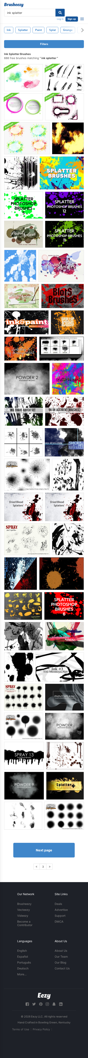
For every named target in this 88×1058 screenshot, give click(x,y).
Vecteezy (23, 909)
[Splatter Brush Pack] (68, 475)
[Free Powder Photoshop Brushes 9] (24, 786)
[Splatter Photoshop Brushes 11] (64, 234)
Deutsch (22, 968)
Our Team (61, 956)
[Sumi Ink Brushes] (23, 816)
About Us (61, 950)
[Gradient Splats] (23, 636)
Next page (44, 850)
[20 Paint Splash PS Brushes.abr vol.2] (21, 296)
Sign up (72, 19)
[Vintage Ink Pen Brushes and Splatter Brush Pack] (64, 77)
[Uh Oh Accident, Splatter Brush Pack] (64, 411)
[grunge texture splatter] (20, 173)
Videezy (22, 915)
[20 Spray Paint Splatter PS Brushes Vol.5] (64, 816)
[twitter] (34, 1004)
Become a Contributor (24, 923)
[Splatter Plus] (65, 786)
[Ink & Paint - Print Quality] (26, 322)
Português (24, 962)
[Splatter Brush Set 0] (61, 349)
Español (22, 956)
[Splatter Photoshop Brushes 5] (23, 205)
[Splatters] (20, 349)
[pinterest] (40, 1004)
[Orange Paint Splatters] (61, 573)
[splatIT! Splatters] (23, 606)
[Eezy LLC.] (44, 996)
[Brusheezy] (14, 5)
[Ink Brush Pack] (23, 411)
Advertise (61, 909)
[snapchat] (54, 1004)
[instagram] (47, 1004)
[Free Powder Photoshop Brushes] (64, 726)
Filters (44, 44)
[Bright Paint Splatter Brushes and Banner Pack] (23, 77)
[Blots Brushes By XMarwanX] (62, 296)
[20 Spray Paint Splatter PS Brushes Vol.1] (27, 475)
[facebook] (27, 1004)
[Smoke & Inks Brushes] (64, 442)
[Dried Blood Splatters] (23, 507)
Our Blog (60, 962)
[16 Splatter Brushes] (61, 173)
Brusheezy (24, 904)
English (22, 950)
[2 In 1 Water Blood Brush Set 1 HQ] (20, 573)
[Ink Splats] (18, 667)
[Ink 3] (59, 667)
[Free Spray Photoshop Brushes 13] (24, 756)
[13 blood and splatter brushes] (65, 756)
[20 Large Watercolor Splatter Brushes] (68, 138)
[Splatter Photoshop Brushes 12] (64, 205)
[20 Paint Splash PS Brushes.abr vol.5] (23, 234)
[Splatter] (67, 322)
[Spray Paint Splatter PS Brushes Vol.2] (23, 726)
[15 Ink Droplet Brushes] (20, 266)
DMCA (59, 921)
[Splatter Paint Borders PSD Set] (23, 106)
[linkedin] (60, 1004)
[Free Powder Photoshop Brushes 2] (27, 379)
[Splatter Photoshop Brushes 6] (64, 606)
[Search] (60, 12)
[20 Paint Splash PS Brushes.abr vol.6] (61, 266)
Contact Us (62, 968)
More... (22, 974)
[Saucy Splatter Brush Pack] (23, 442)
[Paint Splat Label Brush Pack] (27, 138)
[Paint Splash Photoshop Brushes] (64, 697)
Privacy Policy (41, 1029)
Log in (60, 19)
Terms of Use (20, 1029)
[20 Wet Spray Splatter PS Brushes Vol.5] (27, 539)
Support (60, 915)
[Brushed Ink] (64, 636)
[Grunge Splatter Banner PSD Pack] (64, 106)
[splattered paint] (68, 379)
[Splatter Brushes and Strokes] (68, 539)
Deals (58, 904)
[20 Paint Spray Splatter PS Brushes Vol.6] (23, 697)
